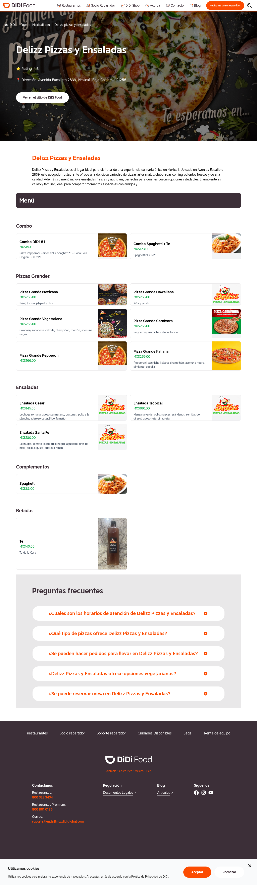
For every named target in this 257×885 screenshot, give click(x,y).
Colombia (110, 771)
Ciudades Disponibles (155, 733)
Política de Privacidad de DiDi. (150, 876)
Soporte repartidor (111, 733)
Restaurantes (37, 733)
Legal (188, 733)
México (139, 771)
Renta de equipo (217, 733)
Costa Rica (125, 771)
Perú (149, 771)
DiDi (13, 25)
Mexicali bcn (41, 25)
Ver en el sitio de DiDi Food (42, 97)
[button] (225, 5)
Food (24, 25)
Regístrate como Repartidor (225, 5)
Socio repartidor (72, 733)
